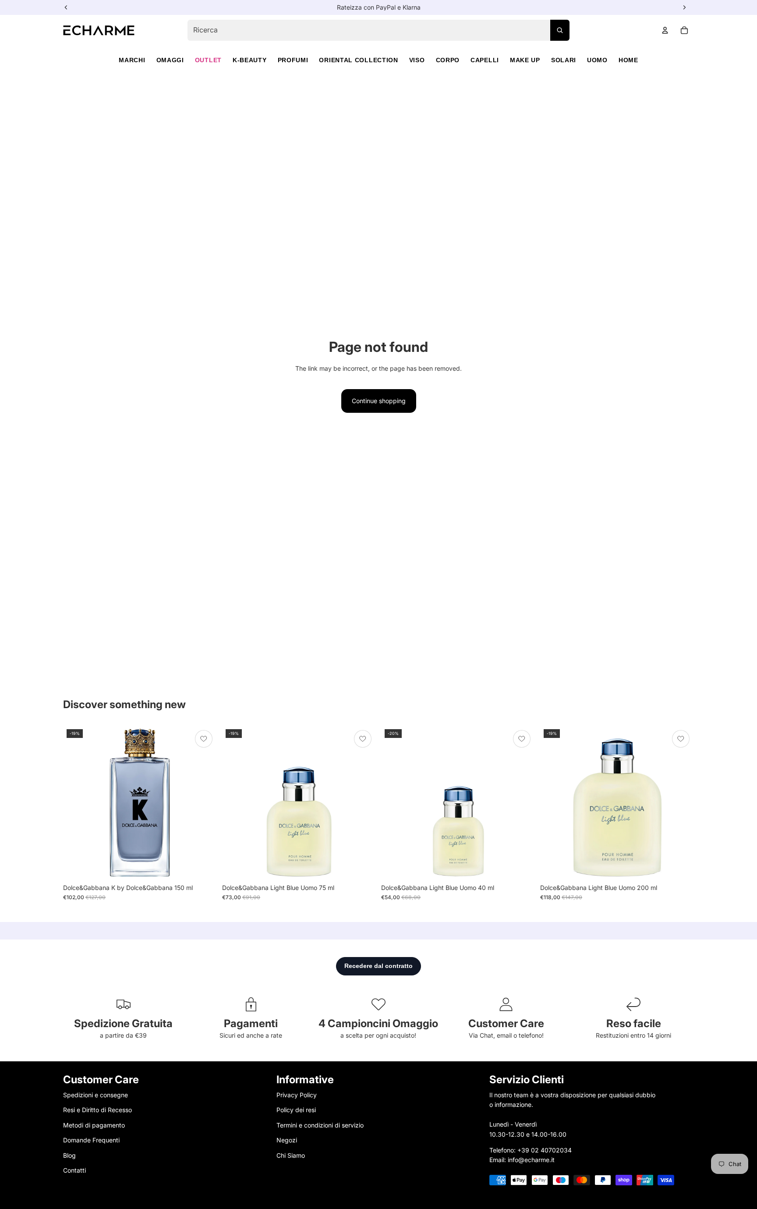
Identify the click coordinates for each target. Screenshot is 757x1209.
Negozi (286, 1140)
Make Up (525, 60)
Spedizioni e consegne (95, 1095)
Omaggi (170, 60)
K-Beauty (250, 60)
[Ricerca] (560, 30)
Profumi (293, 60)
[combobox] (378, 30)
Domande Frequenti (91, 1140)
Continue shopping (379, 400)
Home (628, 60)
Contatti (74, 1170)
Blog (69, 1155)
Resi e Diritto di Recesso (97, 1110)
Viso (417, 60)
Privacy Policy (296, 1095)
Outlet (208, 60)
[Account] (665, 30)
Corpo (448, 60)
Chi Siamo (290, 1155)
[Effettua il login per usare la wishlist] (203, 739)
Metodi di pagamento (94, 1125)
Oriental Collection (358, 60)
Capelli (484, 60)
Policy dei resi (296, 1110)
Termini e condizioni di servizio (320, 1125)
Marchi (132, 60)
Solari (563, 60)
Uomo (597, 60)
